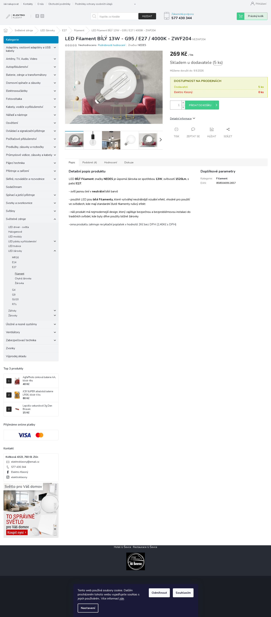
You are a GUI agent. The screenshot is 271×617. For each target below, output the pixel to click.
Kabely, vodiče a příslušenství (24, 107)
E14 (14, 262)
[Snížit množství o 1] (183, 107)
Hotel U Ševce (122, 547)
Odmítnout (159, 593)
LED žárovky (15, 251)
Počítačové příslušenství (21, 139)
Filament (19, 273)
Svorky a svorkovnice (19, 203)
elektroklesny (19, 477)
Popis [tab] (72, 162)
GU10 (15, 299)
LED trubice (14, 246)
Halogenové (15, 232)
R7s (14, 304)
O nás (40, 4)
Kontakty (28, 4)
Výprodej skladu (16, 356)
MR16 (15, 257)
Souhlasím (183, 593)
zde (121, 599)
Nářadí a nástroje (16, 115)
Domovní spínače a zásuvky (23, 83)
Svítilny (10, 211)
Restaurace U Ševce (145, 547)
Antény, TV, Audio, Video (21, 59)
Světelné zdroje (16, 219)
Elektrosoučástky (17, 91)
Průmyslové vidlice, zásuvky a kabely (29, 155)
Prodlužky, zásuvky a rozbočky (25, 147)
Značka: (137, 45)
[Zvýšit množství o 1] (183, 103)
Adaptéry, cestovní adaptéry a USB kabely (28, 49)
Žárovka (19, 283)
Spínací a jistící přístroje (20, 195)
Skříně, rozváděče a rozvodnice (25, 179)
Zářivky (12, 311)
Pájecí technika (15, 163)
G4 (13, 290)
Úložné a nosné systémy (21, 324)
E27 (14, 267)
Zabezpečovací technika (21, 340)
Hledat (147, 16)
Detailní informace (181, 118)
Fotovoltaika (14, 99)
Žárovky (12, 315)
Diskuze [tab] (129, 162)
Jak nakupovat (11, 4)
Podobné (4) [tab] (90, 162)
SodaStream (14, 187)
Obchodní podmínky (59, 4)
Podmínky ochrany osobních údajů (93, 4)
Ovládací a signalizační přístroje (25, 131)
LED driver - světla (18, 227)
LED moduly (15, 236)
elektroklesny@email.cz (25, 462)
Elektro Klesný (19, 472)
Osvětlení (12, 123)
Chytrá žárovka (23, 278)
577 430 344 (18, 467)
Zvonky (10, 348)
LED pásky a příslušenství (22, 241)
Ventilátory (13, 332)
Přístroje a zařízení (17, 171)
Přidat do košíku (200, 105)
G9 (13, 294)
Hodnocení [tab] (110, 162)
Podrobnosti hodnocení (111, 45)
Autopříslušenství (17, 67)
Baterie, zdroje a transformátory (26, 75)
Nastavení (88, 608)
